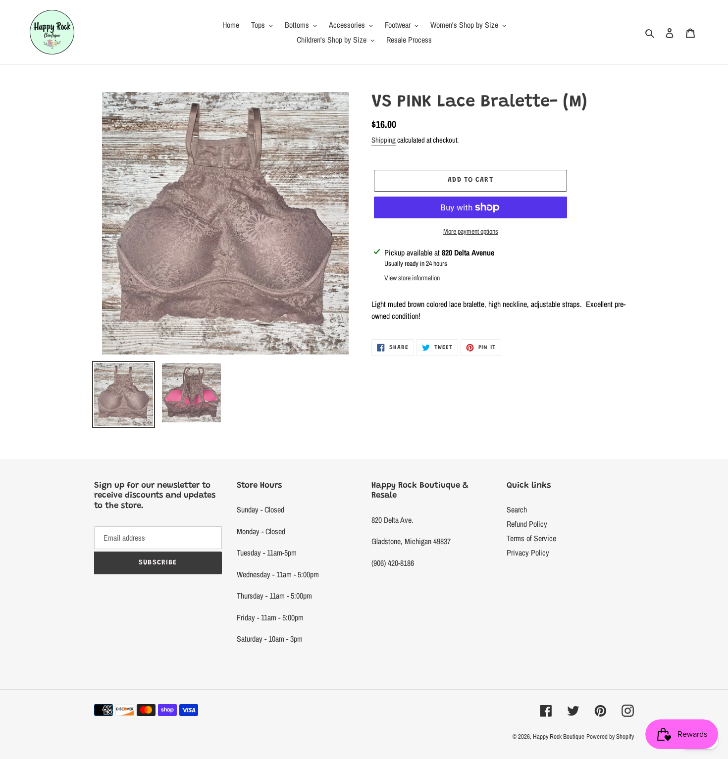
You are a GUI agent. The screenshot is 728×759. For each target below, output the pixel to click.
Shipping (383, 140)
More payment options (470, 231)
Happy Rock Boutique (558, 736)
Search (517, 509)
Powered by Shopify (610, 736)
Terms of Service (531, 538)
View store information (412, 277)
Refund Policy (527, 523)
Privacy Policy (528, 552)
